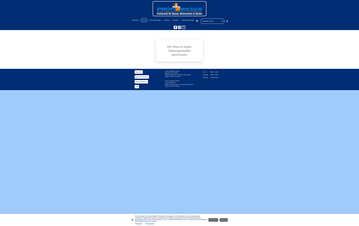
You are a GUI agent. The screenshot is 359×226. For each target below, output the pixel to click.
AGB (136, 87)
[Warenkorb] (197, 21)
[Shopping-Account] (227, 21)
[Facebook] (175, 27)
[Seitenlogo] (179, 9)
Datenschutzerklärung (141, 77)
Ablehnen (223, 220)
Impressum (138, 72)
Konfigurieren (149, 223)
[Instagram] (179, 27)
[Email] (183, 27)
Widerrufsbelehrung (141, 82)
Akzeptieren (213, 220)
